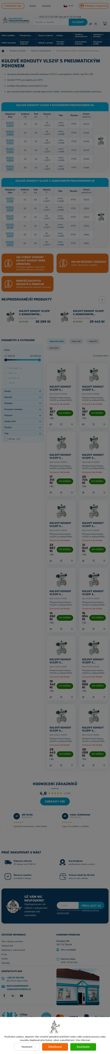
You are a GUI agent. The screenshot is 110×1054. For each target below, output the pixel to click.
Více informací (83, 1040)
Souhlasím (83, 1047)
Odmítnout (55, 1047)
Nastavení (27, 1046)
